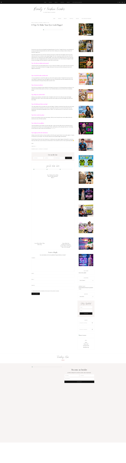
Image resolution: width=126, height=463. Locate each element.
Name (33, 273)
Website (33, 285)
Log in (86, 342)
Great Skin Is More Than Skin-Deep (40, 244)
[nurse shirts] (86, 101)
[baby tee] (86, 232)
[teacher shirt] (86, 84)
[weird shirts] (86, 134)
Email (33, 279)
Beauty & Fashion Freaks (49, 9)
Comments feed (86, 345)
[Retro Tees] (86, 68)
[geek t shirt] (86, 249)
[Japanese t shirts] (86, 51)
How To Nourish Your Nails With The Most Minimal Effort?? (52, 176)
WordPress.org (86, 347)
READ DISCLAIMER (82, 272)
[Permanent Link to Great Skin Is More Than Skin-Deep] (39, 169)
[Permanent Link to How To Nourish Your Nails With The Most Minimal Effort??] (53, 169)
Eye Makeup (41, 22)
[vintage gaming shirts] (86, 150)
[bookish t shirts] (86, 117)
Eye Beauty (36, 22)
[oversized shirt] (86, 35)
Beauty (33, 22)
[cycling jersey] (86, 216)
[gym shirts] (86, 183)
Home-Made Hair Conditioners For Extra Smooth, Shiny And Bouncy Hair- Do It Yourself (65, 245)
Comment (33, 257)
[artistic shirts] (86, 265)
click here (53, 128)
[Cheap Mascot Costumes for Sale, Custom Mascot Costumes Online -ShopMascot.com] (82, 335)
